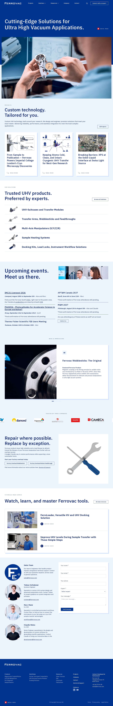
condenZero (19, 302)
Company (66, 3)
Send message (67, 609)
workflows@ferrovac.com (32, 619)
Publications (59, 682)
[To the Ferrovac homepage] (13, 3)
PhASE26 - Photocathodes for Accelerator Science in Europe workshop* (30, 308)
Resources (54, 3)
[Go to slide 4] (57, 401)
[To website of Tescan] (95, 420)
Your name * (65, 565)
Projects (30, 3)
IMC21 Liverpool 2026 (15, 292)
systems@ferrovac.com (31, 599)
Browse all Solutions (100, 199)
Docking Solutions (34, 680)
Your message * (66, 596)
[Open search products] (87, 3)
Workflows (32, 674)
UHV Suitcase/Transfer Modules (38, 678)
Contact (76, 3)
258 (41, 302)
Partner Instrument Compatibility (38, 676)
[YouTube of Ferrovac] (78, 690)
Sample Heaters (9, 682)
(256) (28, 300)
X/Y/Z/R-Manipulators (11, 678)
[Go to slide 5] (59, 401)
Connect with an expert (99, 3)
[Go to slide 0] (52, 401)
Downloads (59, 680)
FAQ (57, 678)
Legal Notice (104, 702)
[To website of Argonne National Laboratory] (17, 420)
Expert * (63, 588)
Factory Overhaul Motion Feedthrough (41, 463)
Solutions (41, 3)
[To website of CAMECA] (74, 420)
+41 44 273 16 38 (97, 684)
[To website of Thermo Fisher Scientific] (53, 420)
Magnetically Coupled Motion (13, 676)
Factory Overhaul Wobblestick (16, 463)
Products (7, 674)
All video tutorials (101, 502)
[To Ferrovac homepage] (56, 664)
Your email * (64, 573)
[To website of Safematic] (36, 420)
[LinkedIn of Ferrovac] (74, 690)
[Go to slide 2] (54, 401)
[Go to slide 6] (60, 401)
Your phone (64, 581)
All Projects (102, 126)
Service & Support (44, 467)
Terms (89, 702)
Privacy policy (96, 702)
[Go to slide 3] (56, 401)
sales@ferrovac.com (30, 578)
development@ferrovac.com (33, 639)
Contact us (63, 321)
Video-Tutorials (60, 676)
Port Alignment (9, 680)
